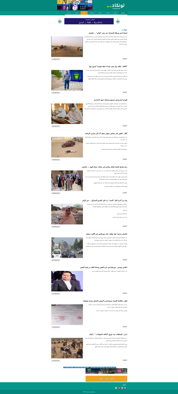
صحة (84, 12)
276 (80, 367)
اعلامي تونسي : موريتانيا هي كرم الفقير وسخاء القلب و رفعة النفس (103, 267)
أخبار (115, 12)
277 (77, 367)
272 (93, 367)
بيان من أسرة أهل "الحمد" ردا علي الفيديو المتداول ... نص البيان (104, 200)
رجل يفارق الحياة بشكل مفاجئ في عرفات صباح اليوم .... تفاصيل (104, 167)
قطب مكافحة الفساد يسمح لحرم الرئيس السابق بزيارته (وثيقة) (105, 301)
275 (83, 367)
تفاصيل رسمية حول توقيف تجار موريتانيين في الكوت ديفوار (106, 234)
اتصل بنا (69, 12)
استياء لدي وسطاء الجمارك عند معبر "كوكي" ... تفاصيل (108, 33)
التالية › (70, 367)
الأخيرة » (66, 367)
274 (86, 367)
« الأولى (114, 367)
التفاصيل (124, 58)
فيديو (77, 12)
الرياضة (91, 12)
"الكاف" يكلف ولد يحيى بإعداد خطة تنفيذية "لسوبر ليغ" (108, 66)
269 (102, 367)
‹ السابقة (109, 367)
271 (96, 367)
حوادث (99, 12)
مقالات (107, 12)
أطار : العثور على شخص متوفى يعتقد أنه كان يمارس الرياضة (106, 133)
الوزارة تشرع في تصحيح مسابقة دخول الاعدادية (110, 100)
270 (99, 367)
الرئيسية (123, 12)
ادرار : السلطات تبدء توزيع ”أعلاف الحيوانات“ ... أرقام (108, 334)
